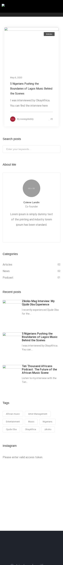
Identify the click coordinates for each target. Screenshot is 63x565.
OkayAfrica (30, 429)
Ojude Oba (11, 429)
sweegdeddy (26, 118)
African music (13, 414)
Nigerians (47, 421)
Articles (49, 34)
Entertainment (13, 421)
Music (31, 421)
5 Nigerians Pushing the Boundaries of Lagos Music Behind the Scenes (31, 88)
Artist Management (37, 414)
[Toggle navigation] (58, 6)
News (6, 271)
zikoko (47, 429)
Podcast (8, 277)
